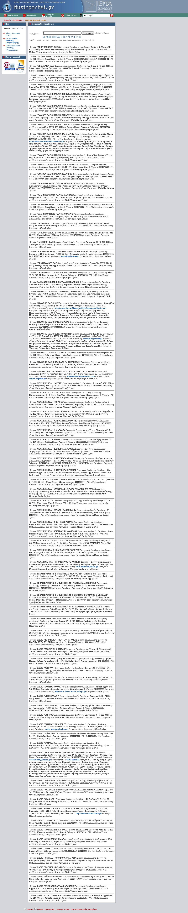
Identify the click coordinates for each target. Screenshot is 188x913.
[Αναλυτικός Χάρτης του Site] (62, 15)
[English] (81, 17)
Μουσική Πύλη (13, 15)
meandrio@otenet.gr (70, 256)
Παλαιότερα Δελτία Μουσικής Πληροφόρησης (13, 48)
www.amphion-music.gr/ (87, 567)
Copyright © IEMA (62, 909)
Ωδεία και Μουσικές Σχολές (35, 20)
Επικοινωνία (31, 15)
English (40, 909)
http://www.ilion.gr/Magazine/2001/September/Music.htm (80, 308)
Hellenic (29, 909)
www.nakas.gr (73, 760)
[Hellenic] (81, 14)
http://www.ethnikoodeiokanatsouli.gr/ (46, 141)
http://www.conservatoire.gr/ (89, 813)
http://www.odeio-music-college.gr (70, 692)
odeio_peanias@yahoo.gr (56, 729)
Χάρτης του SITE (71, 15)
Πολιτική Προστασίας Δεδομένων (84, 909)
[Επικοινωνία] (24, 15)
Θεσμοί (7, 20)
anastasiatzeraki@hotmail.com (81, 376)
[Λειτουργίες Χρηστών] (43, 15)
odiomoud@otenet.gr (92, 339)
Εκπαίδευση (17, 20)
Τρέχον (12, 41)
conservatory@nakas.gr (40, 760)
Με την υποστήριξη (13, 57)
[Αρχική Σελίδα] (5, 15)
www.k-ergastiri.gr (37, 379)
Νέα (7, 24)
